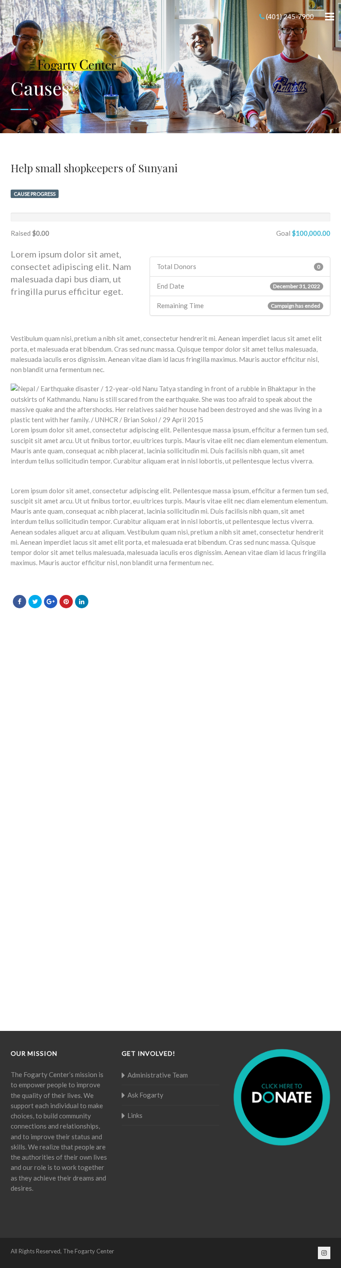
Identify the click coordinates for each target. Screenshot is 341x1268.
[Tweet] (35, 601)
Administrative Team (157, 1075)
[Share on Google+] (50, 601)
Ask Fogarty (145, 1095)
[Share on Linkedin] (81, 601)
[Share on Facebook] (19, 601)
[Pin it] (66, 601)
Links (135, 1115)
